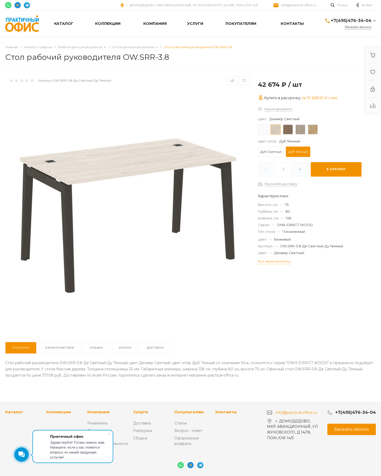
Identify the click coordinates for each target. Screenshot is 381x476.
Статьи (180, 423)
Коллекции (58, 411)
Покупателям (189, 411)
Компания (98, 411)
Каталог (14, 411)
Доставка (142, 423)
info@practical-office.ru (298, 5)
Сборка (140, 438)
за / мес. (320, 98)
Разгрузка (142, 430)
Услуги (140, 411)
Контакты (226, 411)
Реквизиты (97, 423)
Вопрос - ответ (188, 430)
